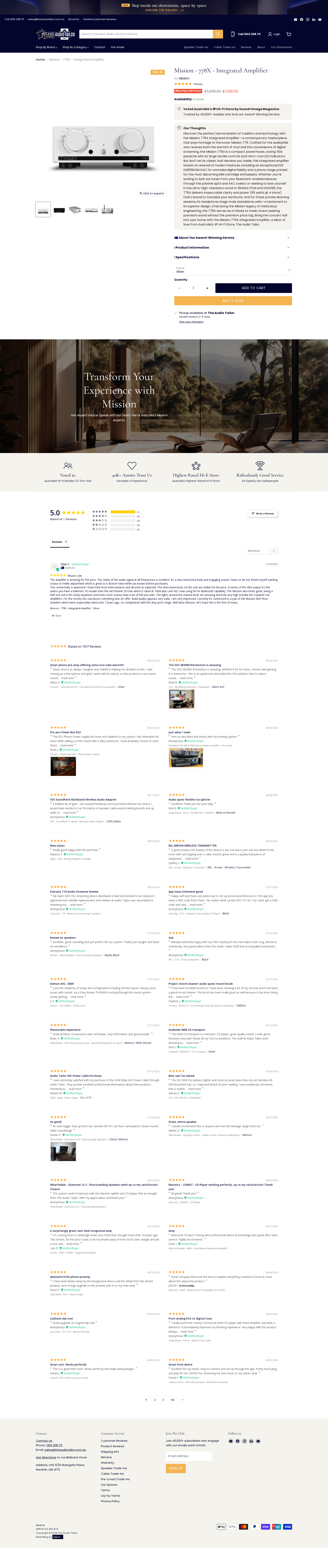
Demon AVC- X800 (62, 983)
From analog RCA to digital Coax (190, 1318)
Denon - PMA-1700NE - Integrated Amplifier (73, 1252)
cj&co (56, 1537)
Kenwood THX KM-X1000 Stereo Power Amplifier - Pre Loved (200, 745)
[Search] (218, 34)
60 (172, 1400)
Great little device (180, 1364)
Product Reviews (112, 1446)
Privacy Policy (110, 1501)
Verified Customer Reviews (99, 19)
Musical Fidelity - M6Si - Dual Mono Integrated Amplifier (198, 1248)
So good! (56, 1122)
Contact (100, 47)
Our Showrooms (281, 47)
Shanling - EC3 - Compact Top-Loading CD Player (194, 913)
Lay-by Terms (110, 1496)
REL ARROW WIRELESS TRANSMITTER (193, 845)
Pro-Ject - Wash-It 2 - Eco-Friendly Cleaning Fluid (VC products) (201, 1005)
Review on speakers (63, 937)
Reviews (246, 47)
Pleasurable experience (65, 1029)
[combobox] (146, 34)
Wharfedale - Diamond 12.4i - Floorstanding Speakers (78, 1139)
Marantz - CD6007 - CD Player (184, 1202)
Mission (184, 78)
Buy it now (233, 301)
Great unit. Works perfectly (68, 1364)
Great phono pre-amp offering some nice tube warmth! (87, 665)
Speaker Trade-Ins (196, 47)
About (261, 47)
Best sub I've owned (181, 1076)
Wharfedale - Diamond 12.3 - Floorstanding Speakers (78, 1206)
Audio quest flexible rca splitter (189, 799)
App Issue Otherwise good (186, 891)
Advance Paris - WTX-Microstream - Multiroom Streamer (198, 1382)
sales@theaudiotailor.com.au (46, 19)
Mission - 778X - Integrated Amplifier (70, 608)
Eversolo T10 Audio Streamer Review (74, 891)
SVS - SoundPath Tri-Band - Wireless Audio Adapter (77, 821)
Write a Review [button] (265, 513)
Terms (105, 1490)
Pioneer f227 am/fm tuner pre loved (69, 1377)
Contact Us (44, 1441)
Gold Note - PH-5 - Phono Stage (66, 1294)
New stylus (57, 845)
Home (40, 59)
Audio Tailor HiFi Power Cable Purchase (76, 1076)
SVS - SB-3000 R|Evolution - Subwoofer (189, 687)
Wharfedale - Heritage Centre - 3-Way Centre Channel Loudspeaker (204, 1135)
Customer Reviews (114, 1441)
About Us (73, 19)
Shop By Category (75, 47)
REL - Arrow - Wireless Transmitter (187, 867)
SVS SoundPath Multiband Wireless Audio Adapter (83, 799)
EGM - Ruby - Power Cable (63, 1097)
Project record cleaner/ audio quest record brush (201, 983)
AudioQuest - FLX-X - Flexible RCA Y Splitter (191, 812)
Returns (106, 1457)
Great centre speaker (183, 1122)
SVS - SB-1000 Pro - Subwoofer (185, 1097)
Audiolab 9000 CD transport (187, 1029)
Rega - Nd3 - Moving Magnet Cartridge (70, 858)
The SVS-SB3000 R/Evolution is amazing (195, 665)
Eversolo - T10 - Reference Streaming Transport (75, 913)
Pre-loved (117, 47)
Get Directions (46, 1457)
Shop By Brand (45, 47)
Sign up (176, 1468)
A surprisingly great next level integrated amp (81, 1231)
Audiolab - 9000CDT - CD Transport (187, 1051)
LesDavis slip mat (61, 1318)
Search (40, 1525)
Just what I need (179, 732)
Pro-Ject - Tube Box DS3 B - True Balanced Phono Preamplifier (82, 687)
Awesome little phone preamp (70, 1277)
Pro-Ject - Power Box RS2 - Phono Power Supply (74, 754)
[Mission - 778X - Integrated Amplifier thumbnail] (42, 209)
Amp (172, 1231)
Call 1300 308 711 (14, 19)
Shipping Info (110, 1452)
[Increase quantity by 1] (207, 288)
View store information (191, 322)
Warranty (107, 1463)
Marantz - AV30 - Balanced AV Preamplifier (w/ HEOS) (197, 1290)
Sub (171, 937)
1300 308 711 (54, 1445)
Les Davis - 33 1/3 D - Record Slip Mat (69, 1331)
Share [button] (58, 615)
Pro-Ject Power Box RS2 (65, 732)
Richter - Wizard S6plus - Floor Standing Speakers (76, 955)
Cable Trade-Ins (224, 47)
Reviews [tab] (57, 542)
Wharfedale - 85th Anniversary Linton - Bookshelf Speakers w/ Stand (86, 1043)
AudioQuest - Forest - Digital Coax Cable (190, 1340)
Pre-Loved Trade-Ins (115, 1479)
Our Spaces (109, 1485)
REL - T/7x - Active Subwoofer (184, 959)
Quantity (180, 279)
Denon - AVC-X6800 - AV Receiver (67, 1005)
